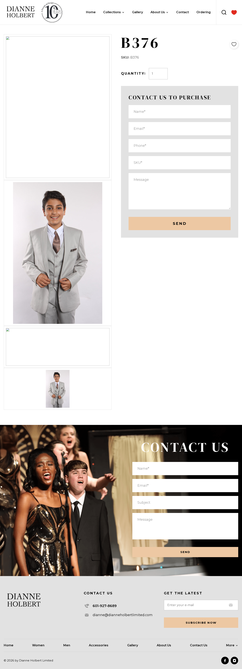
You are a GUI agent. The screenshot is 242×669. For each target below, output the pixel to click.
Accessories (98, 645)
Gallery (137, 12)
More (230, 645)
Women (38, 645)
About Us (157, 12)
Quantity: (133, 73)
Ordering (203, 12)
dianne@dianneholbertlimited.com (123, 615)
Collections (112, 12)
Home (91, 12)
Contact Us (198, 645)
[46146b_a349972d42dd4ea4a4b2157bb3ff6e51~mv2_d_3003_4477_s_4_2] (234, 12)
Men (66, 645)
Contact (182, 12)
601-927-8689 (105, 606)
